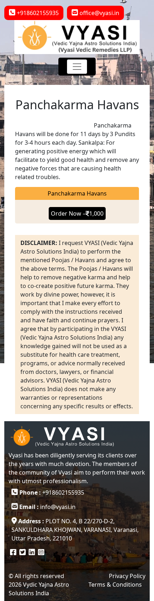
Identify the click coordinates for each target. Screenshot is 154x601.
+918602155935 (37, 13)
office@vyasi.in (98, 13)
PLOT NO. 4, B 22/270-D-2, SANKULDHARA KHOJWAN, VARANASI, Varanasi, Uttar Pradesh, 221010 (75, 529)
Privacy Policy (127, 576)
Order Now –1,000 (77, 213)
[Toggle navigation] (77, 66)
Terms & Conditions (115, 584)
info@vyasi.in (47, 507)
